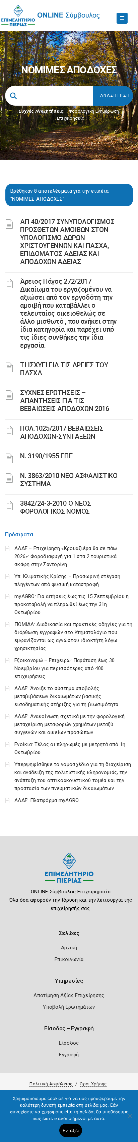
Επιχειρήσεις (70, 118)
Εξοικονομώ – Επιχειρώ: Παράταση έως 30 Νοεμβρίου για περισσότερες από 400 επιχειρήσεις (64, 668)
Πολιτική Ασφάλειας (50, 1083)
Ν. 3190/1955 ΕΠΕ (46, 456)
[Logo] (69, 873)
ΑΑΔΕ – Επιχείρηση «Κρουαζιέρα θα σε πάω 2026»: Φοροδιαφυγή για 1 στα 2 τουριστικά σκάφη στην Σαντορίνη (65, 556)
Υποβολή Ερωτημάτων (69, 1007)
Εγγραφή (69, 1055)
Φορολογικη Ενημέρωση (94, 111)
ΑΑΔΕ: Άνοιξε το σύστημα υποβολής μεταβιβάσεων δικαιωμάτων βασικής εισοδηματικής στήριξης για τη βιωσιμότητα (66, 696)
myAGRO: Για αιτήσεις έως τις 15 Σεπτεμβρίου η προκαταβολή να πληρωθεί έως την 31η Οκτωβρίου (71, 604)
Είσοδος (69, 1043)
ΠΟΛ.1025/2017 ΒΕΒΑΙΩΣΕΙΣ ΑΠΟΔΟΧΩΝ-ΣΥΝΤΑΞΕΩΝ (62, 432)
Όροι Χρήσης (93, 1083)
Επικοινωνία (69, 959)
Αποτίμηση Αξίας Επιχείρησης (68, 995)
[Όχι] (129, 1119)
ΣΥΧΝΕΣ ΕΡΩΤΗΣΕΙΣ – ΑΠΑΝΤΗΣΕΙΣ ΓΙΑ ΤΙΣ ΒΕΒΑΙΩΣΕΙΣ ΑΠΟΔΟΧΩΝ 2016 (64, 401)
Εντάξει (71, 1130)
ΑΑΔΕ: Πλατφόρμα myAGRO (46, 800)
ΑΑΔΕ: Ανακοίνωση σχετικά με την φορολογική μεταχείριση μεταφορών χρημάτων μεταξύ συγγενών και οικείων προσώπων (69, 724)
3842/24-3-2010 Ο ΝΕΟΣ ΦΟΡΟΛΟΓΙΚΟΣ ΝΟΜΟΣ (55, 507)
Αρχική (69, 948)
